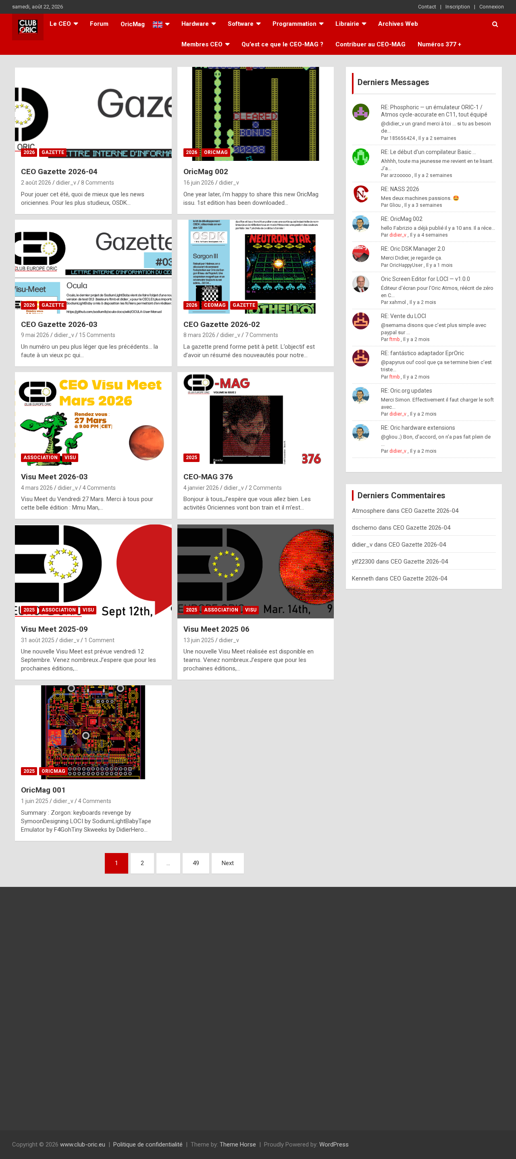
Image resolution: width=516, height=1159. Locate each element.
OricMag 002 (205, 171)
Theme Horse (238, 1144)
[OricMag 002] (255, 114)
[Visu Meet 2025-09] (93, 571)
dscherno (364, 527)
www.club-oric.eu (82, 1144)
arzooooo (400, 175)
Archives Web (398, 23)
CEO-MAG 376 (208, 476)
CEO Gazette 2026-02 (221, 324)
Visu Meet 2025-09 (54, 629)
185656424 (402, 138)
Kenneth (363, 578)
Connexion (491, 7)
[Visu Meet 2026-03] (93, 419)
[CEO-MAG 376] (255, 419)
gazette (53, 152)
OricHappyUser (405, 265)
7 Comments (261, 335)
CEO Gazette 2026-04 (59, 171)
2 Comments (265, 488)
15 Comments (97, 335)
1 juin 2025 (34, 801)
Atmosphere (368, 510)
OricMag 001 (43, 790)
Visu (70, 457)
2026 (29, 152)
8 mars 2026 (199, 335)
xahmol (397, 302)
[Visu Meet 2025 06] (255, 571)
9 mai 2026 (35, 335)
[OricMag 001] (93, 732)
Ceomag (215, 305)
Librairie (347, 23)
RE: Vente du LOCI (403, 316)
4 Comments (99, 488)
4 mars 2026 (37, 488)
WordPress (334, 1144)
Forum (99, 23)
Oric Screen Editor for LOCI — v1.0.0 (425, 279)
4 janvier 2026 (201, 488)
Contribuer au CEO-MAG (370, 44)
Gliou (395, 205)
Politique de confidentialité (148, 1144)
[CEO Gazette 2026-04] (93, 114)
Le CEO (60, 23)
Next (228, 863)
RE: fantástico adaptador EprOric (422, 353)
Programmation (294, 23)
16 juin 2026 (198, 182)
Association (40, 457)
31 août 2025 (37, 640)
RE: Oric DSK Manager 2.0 (413, 249)
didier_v (66, 182)
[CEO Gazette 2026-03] (93, 266)
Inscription (457, 7)
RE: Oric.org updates (406, 390)
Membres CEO (202, 44)
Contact (427, 7)
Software (241, 23)
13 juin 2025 (198, 640)
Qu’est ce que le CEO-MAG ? (282, 44)
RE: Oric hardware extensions (418, 427)
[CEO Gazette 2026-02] (255, 266)
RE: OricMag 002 (401, 219)
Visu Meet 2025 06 (216, 629)
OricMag (216, 152)
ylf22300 (363, 561)
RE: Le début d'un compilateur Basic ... (428, 152)
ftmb (394, 339)
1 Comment (99, 640)
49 (196, 863)
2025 (191, 457)
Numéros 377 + (439, 44)
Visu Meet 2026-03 (54, 476)
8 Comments (97, 182)
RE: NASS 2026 (400, 189)
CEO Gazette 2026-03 (59, 324)
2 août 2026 (36, 182)
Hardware (195, 23)
